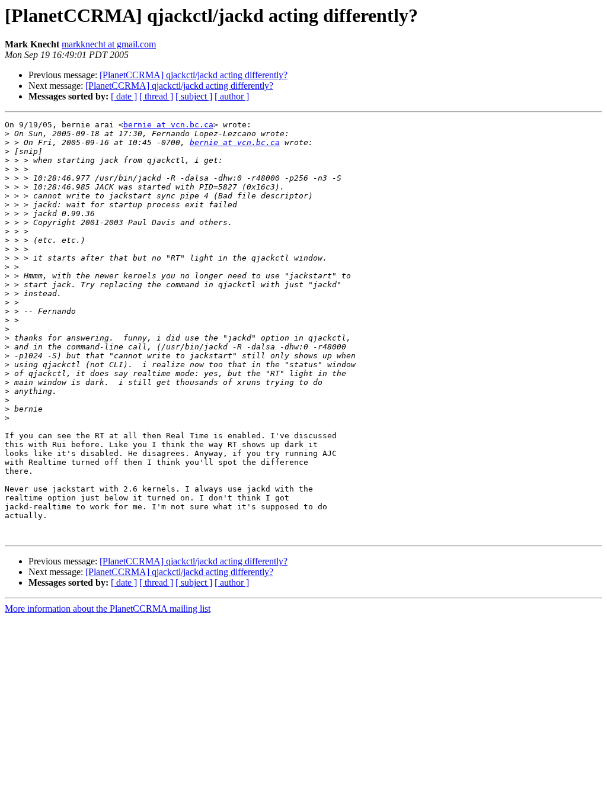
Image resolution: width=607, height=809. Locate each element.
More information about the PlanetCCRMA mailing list (107, 608)
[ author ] (232, 96)
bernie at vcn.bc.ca (168, 124)
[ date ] (124, 96)
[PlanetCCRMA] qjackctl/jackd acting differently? (193, 75)
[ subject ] (193, 96)
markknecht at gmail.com (109, 44)
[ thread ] (156, 96)
